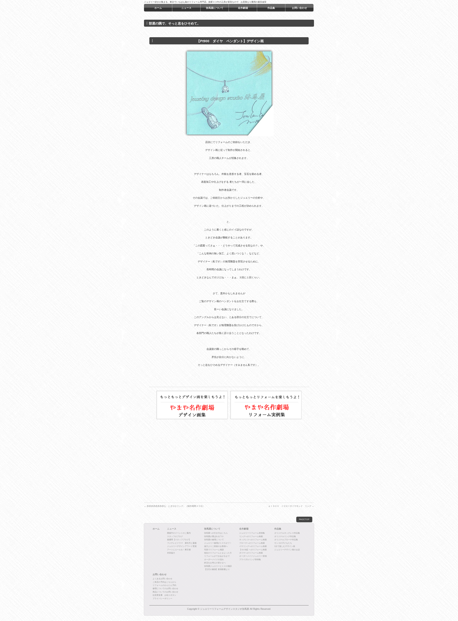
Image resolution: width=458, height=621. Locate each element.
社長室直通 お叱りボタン (164, 595)
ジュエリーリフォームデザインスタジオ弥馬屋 (224, 609)
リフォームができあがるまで (217, 556)
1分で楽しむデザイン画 (284, 546)
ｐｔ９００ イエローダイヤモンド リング (291, 506)
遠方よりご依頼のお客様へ (216, 546)
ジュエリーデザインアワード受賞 (182, 546)
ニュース (171, 529)
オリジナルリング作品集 (285, 536)
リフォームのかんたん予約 (164, 585)
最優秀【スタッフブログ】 (179, 539)
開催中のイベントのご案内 (179, 533)
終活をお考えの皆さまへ (215, 563)
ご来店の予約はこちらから (164, 582)
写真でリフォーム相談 (214, 550)
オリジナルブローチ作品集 (286, 539)
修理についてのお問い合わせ (165, 588)
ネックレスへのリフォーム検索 (253, 539)
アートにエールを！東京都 (179, 550)
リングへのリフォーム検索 (251, 536)
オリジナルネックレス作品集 (287, 533)
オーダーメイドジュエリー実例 (253, 556)
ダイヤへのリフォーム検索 (251, 553)
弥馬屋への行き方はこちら (216, 533)
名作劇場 (244, 529)
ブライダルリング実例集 (250, 559)
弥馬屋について (212, 529)
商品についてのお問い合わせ (165, 592)
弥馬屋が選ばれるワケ (214, 536)
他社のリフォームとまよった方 (218, 553)
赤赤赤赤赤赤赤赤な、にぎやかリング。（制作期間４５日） (174, 506)
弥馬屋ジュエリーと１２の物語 (218, 566)
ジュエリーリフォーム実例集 (252, 533)
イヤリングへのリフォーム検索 (253, 546)
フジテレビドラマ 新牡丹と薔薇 (182, 543)
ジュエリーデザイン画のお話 (287, 550)
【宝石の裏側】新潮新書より (217, 569)
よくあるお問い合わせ (162, 579)
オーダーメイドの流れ (214, 559)
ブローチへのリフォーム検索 (252, 543)
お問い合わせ (160, 574)
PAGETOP (304, 519)
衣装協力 (171, 553)
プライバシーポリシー (162, 598)
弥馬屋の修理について (214, 539)
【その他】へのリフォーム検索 (253, 550)
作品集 (277, 529)
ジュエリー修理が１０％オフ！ (218, 543)
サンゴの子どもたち (283, 543)
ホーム (156, 529)
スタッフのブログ (175, 536)
